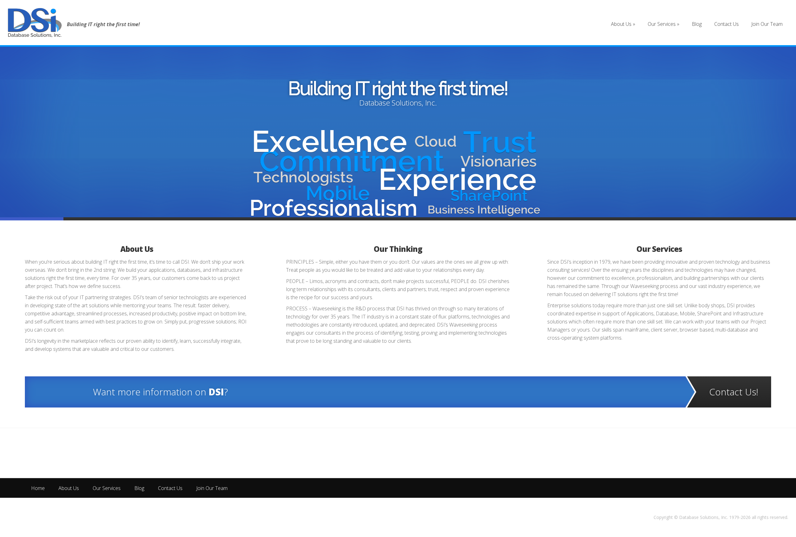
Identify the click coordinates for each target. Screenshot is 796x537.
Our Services (659, 249)
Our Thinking (397, 90)
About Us (136, 249)
